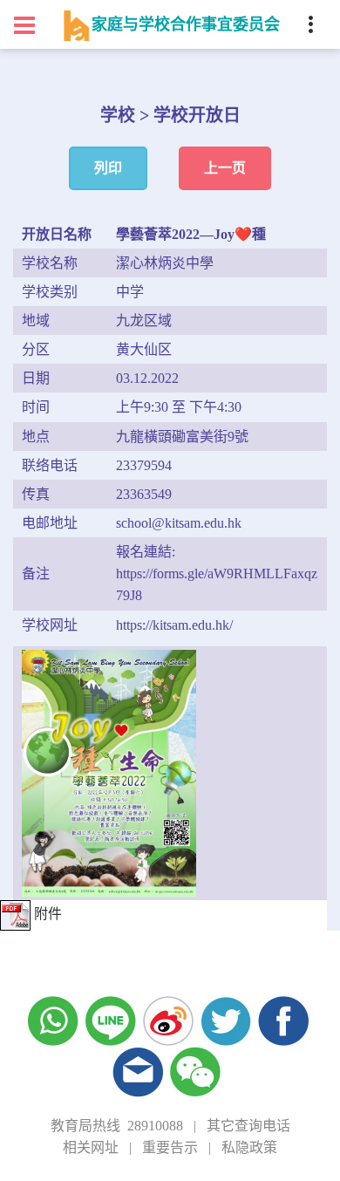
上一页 (225, 167)
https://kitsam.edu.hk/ (174, 625)
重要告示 (170, 1147)
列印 (108, 167)
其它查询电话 (248, 1125)
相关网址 (91, 1147)
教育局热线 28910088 (117, 1125)
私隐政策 (249, 1147)
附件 (46, 913)
